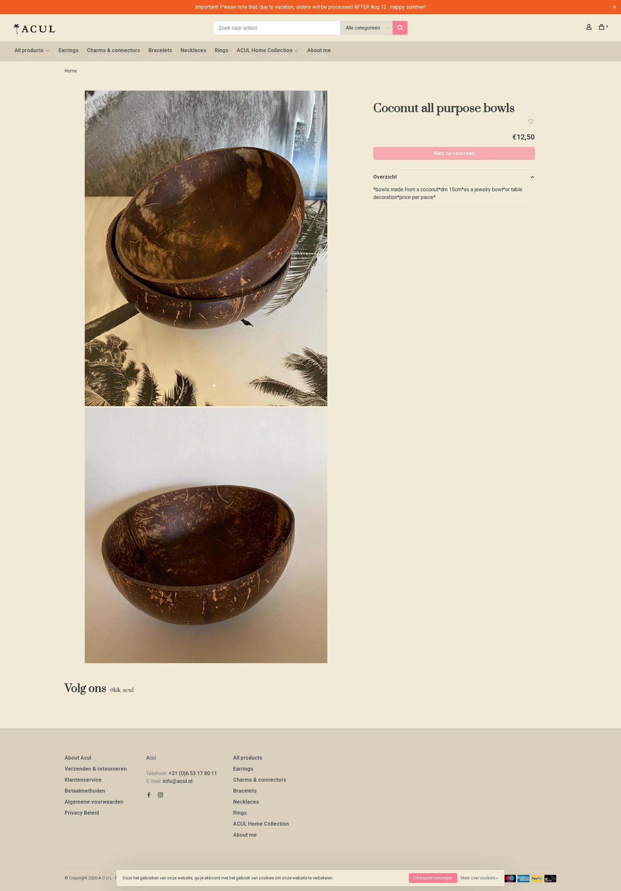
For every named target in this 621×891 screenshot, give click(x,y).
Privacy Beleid (82, 813)
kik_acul (121, 690)
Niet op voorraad (454, 153)
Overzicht (385, 177)
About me (319, 50)
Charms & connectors (113, 50)
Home (71, 70)
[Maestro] (510, 880)
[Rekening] (590, 27)
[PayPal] (537, 880)
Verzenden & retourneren (96, 769)
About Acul (78, 758)
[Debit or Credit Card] (550, 880)
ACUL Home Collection (264, 50)
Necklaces (193, 50)
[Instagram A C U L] (160, 795)
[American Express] (523, 880)
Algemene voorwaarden (94, 802)
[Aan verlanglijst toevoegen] (530, 122)
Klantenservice (83, 780)
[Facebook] (148, 795)
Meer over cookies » (479, 877)
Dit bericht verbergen (433, 877)
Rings (221, 50)
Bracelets (160, 50)
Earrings (69, 50)
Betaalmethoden (85, 791)
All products (29, 50)
